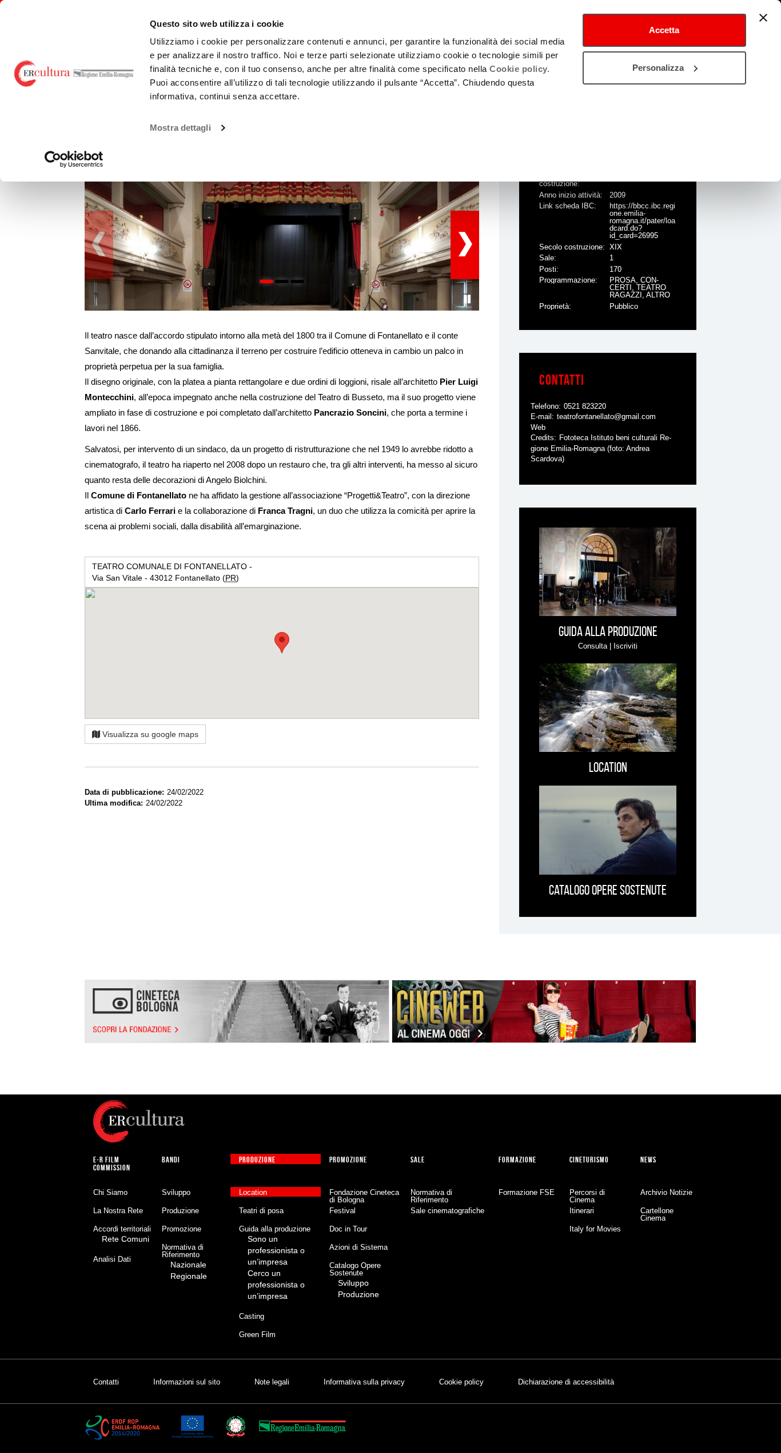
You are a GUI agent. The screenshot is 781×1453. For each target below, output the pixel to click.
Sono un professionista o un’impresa (276, 1250)
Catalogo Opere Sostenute (355, 1269)
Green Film (257, 1334)
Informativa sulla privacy (364, 1382)
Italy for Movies (595, 1229)
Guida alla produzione (274, 1229)
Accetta (664, 30)
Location (253, 1192)
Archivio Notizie (666, 1192)
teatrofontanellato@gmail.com (606, 416)
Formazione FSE (527, 1192)
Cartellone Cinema (657, 1214)
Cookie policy (461, 1382)
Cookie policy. (519, 69)
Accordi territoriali (122, 1229)
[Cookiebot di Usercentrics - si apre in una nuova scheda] (74, 159)
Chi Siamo (110, 1192)
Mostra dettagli (180, 127)
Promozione (181, 1229)
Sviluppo (176, 1192)
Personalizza (658, 68)
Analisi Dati (112, 1259)
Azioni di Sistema (358, 1247)
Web (538, 427)
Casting (251, 1316)
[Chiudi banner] (763, 18)
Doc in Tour (348, 1229)
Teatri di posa (261, 1210)
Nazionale (188, 1264)
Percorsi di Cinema (587, 1196)
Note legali (271, 1382)
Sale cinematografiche (447, 1210)
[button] (467, 299)
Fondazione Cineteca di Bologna (364, 1196)
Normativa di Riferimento (183, 1251)
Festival (342, 1210)
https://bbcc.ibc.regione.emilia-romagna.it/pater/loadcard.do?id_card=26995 (642, 221)
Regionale (188, 1276)
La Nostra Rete (118, 1210)
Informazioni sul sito (186, 1382)
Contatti (106, 1382)
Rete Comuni (125, 1238)
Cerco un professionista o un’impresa (276, 1285)
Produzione (180, 1210)
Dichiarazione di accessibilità (566, 1382)
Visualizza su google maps (149, 734)
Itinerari (581, 1210)
